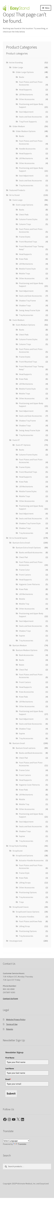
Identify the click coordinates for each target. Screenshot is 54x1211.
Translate (22, 1144)
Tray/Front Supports (28, 121)
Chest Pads (24, 214)
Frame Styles (24, 236)
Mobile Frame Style (27, 268)
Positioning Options (28, 892)
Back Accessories (26, 655)
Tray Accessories (26, 185)
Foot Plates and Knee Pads (30, 921)
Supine (22, 635)
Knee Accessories (26, 692)
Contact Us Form (10, 998)
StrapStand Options (24, 855)
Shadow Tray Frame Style (30, 523)
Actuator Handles (26, 916)
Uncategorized (15, 941)
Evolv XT (16, 440)
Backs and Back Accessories (30, 552)
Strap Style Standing (18, 846)
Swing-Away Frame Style (29, 310)
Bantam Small (19, 743)
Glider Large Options (25, 72)
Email (8, 1079)
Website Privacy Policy (15, 1019)
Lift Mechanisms (26, 94)
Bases (21, 664)
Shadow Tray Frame (27, 300)
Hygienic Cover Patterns (29, 584)
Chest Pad (23, 557)
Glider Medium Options (26, 131)
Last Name (9, 1068)
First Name (9, 1058)
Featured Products (17, 190)
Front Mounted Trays (28, 241)
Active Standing (16, 62)
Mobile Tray (24, 603)
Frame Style (24, 873)
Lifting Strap (24, 926)
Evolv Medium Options (25, 325)
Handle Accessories (27, 148)
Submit (11, 1093)
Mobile (22, 599)
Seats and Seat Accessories (30, 116)
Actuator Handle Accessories (31, 860)
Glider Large (18, 67)
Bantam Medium (20, 645)
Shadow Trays (25, 305)
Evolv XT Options (23, 445)
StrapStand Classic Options (27, 911)
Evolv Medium (18, 320)
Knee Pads (23, 259)
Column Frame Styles (28, 219)
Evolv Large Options (24, 204)
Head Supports (25, 89)
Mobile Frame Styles (28, 491)
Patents (9, 1029)
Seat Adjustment (26, 112)
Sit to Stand (14, 195)
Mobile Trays (24, 273)
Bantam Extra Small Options (28, 547)
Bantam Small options (25, 748)
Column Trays (25, 224)
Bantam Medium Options (26, 650)
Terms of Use (11, 1024)
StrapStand (17, 850)
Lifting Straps (25, 882)
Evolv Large (17, 200)
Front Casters (25, 574)
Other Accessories (27, 99)
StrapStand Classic (21, 907)
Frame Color (24, 569)
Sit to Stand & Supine (18, 538)
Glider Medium (19, 126)
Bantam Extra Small (21, 542)
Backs (21, 77)
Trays (21, 902)
